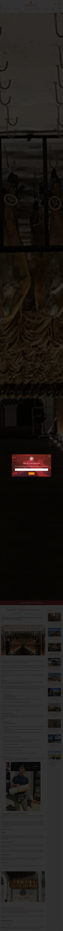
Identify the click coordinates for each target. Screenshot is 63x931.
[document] (31, 465)
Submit (31, 473)
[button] (49, 456)
